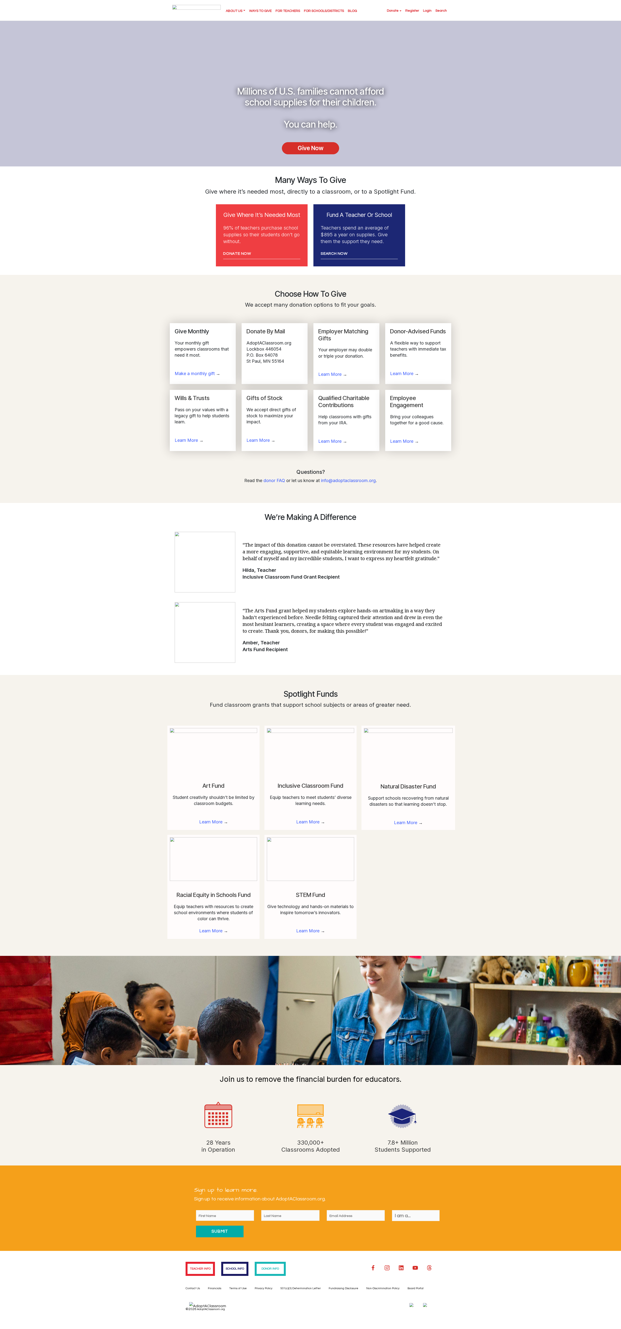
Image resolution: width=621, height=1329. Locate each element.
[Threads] (429, 1268)
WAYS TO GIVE (260, 11)
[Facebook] (373, 1268)
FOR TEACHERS (288, 11)
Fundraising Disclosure (343, 1288)
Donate (393, 10)
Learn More (330, 374)
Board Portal (416, 1288)
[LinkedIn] (401, 1268)
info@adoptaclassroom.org (348, 480)
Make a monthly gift (195, 373)
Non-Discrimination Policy (383, 1288)
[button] (310, 148)
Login (427, 10)
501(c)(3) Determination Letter (300, 1288)
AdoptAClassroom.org (211, 1309)
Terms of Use (238, 1288)
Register (412, 10)
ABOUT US (234, 11)
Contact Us (193, 1288)
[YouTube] (415, 1268)
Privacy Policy (263, 1288)
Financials (214, 1288)
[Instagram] (387, 1268)
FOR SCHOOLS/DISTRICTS (324, 11)
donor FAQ (274, 480)
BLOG (352, 11)
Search (441, 10)
